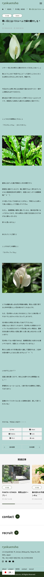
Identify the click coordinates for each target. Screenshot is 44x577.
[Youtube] (10, 561)
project (10, 569)
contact (24, 569)
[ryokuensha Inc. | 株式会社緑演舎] (10, 3)
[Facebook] (6, 561)
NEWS (17, 16)
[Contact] (13, 561)
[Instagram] (3, 561)
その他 (7, 16)
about (4, 569)
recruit (31, 569)
